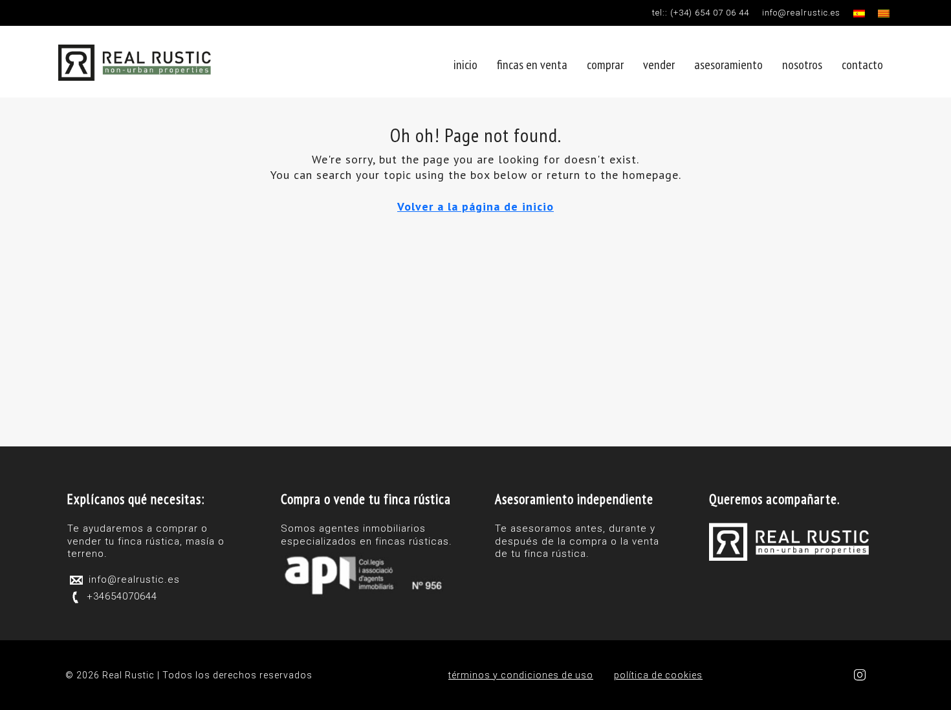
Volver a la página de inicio (475, 206)
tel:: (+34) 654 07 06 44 (700, 12)
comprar (605, 64)
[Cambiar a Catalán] (883, 11)
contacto (862, 64)
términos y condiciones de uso (520, 675)
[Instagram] (862, 675)
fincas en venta (532, 64)
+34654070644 (122, 596)
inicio (465, 64)
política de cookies (658, 675)
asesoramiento (728, 64)
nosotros (802, 64)
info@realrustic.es (801, 12)
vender (659, 64)
